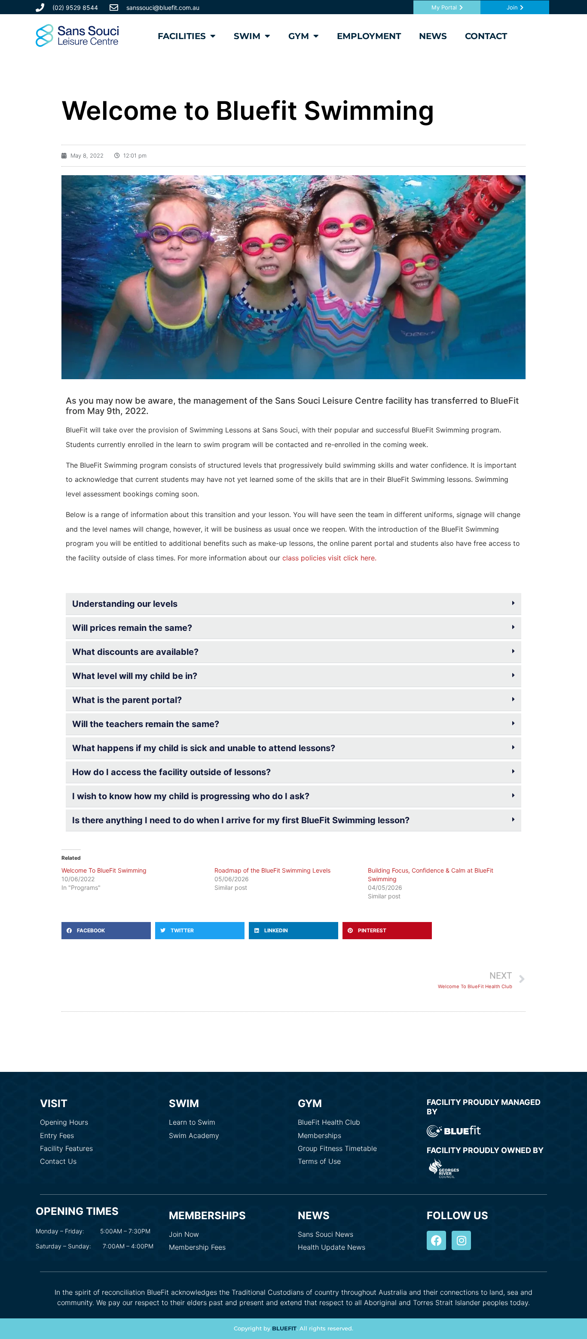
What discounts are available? (135, 652)
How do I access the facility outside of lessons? (171, 772)
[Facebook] (436, 1240)
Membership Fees (197, 1247)
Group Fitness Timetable (337, 1148)
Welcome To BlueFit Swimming (104, 870)
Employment (369, 36)
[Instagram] (461, 1240)
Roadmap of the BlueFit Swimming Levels (272, 870)
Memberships (319, 1135)
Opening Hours (64, 1122)
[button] (293, 604)
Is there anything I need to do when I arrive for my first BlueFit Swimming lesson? (241, 820)
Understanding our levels (124, 604)
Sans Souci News (325, 1234)
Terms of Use (319, 1161)
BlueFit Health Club (329, 1122)
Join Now (184, 1234)
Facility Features (66, 1148)
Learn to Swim (192, 1122)
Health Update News (331, 1247)
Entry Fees (57, 1135)
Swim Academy (194, 1135)
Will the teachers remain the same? (145, 724)
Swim (247, 36)
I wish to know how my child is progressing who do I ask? (190, 796)
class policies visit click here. (329, 558)
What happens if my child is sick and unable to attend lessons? (203, 748)
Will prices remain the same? (132, 628)
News (433, 36)
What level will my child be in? (134, 676)
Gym (298, 36)
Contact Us (58, 1161)
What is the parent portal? (127, 700)
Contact (486, 36)
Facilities (182, 36)
